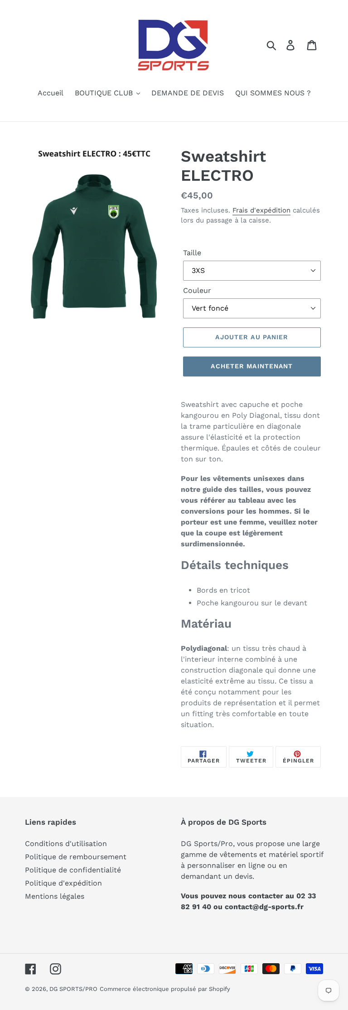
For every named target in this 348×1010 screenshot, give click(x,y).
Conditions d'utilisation (66, 843)
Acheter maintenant (252, 366)
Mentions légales (54, 896)
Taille (192, 252)
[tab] (252, 565)
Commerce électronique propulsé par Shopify (165, 988)
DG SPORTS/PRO (73, 988)
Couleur (197, 290)
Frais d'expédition (261, 210)
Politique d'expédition (63, 883)
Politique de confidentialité (73, 870)
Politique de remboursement (75, 856)
